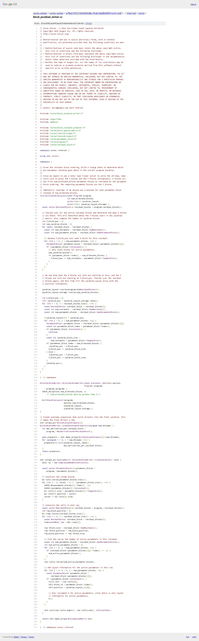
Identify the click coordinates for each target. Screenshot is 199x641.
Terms (31, 637)
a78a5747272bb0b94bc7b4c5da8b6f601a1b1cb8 (94, 13)
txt (187, 637)
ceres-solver (40, 13)
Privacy (24, 637)
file (89, 23)
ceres (141, 13)
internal (131, 13)
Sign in (193, 4)
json (194, 637)
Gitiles (16, 637)
